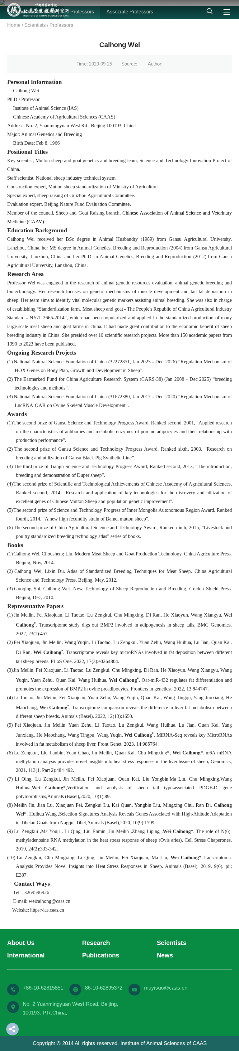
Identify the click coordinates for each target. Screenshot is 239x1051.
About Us (21, 942)
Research (96, 942)
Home (14, 25)
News (165, 955)
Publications (100, 955)
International (26, 955)
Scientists (35, 25)
